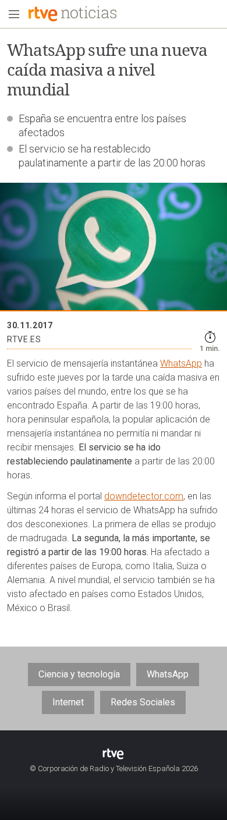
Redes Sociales (143, 702)
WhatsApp (181, 363)
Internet (68, 702)
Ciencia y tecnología (79, 674)
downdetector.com (143, 496)
